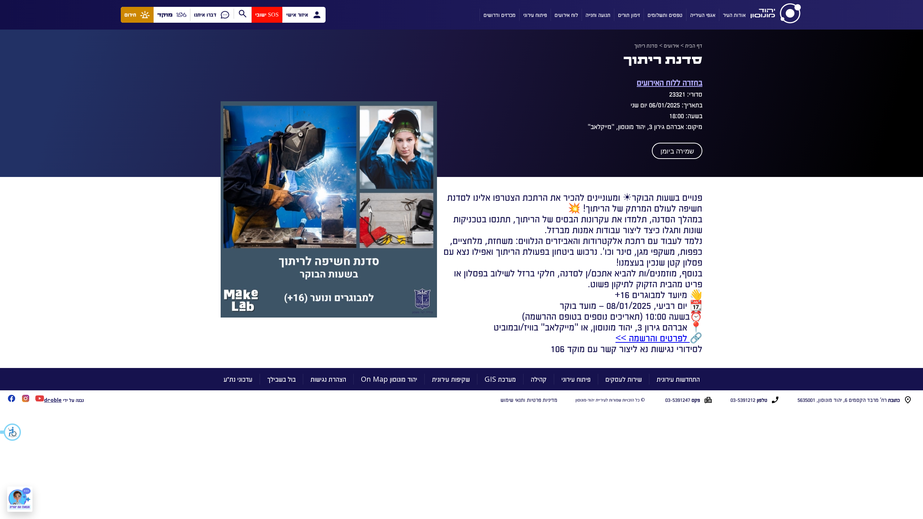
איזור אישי (297, 15)
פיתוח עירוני (535, 15)
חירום (130, 15)
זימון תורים (629, 15)
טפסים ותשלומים (665, 15)
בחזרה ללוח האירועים (669, 82)
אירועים (671, 45)
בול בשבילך (281, 379)
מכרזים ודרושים (499, 15)
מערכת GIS (500, 379)
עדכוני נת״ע (238, 379)
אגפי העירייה (702, 15)
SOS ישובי (267, 15)
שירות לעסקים (623, 379)
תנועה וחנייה (598, 15)
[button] (11, 432)
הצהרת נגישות (328, 379)
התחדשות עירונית (678, 379)
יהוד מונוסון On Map (389, 379)
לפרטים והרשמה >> (652, 337)
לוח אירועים (566, 15)
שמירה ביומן (677, 151)
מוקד (165, 15)
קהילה (539, 379)
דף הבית (693, 45)
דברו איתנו (205, 15)
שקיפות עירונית (451, 379)
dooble (53, 399)
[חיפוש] (242, 14)
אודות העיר (734, 15)
